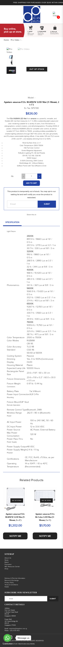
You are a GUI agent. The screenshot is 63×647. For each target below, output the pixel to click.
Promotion (8, 564)
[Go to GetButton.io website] (7, 644)
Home (6, 40)
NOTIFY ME (15, 536)
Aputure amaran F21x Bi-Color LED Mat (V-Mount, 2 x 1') (45, 517)
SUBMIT (53, 599)
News (6, 560)
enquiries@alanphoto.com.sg (18, 628)
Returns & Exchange (12, 580)
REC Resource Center (12, 567)
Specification (12, 222)
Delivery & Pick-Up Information (15, 578)
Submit (47, 204)
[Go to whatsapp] (7, 638)
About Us (8, 558)
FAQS (7, 587)
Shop (6, 569)
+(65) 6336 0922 (14, 630)
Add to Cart (31, 183)
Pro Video (15, 40)
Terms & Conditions (11, 585)
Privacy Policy (9, 583)
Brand (7, 562)
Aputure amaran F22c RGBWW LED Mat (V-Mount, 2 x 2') (15, 517)
